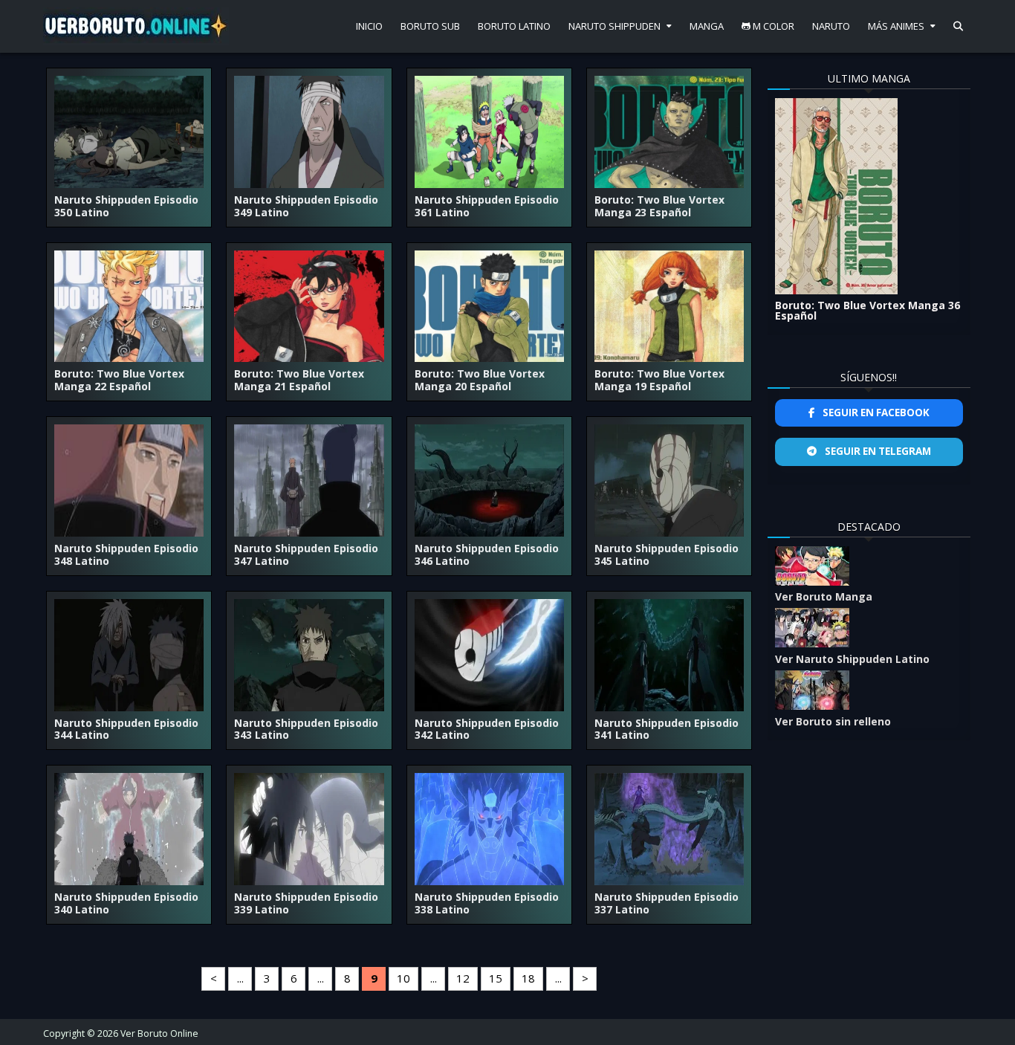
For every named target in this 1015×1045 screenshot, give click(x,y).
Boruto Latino (514, 26)
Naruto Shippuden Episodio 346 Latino (487, 554)
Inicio (369, 26)
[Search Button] (958, 26)
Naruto (831, 26)
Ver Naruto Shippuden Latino (852, 659)
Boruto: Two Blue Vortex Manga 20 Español (480, 379)
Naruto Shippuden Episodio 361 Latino (487, 205)
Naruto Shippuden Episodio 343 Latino (306, 729)
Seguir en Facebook (875, 412)
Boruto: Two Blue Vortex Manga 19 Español (659, 379)
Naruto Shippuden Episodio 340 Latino (126, 903)
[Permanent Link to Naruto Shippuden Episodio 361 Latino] (489, 132)
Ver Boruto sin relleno (833, 721)
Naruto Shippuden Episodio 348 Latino (126, 554)
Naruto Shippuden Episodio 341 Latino (666, 729)
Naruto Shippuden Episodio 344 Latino (126, 729)
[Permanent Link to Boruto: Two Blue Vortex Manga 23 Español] (669, 132)
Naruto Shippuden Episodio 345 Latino (666, 554)
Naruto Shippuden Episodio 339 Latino (306, 903)
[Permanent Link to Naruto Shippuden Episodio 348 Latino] (129, 480)
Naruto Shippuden (614, 26)
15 (495, 978)
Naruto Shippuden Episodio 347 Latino (306, 554)
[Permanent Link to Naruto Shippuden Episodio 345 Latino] (669, 480)
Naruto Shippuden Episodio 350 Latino (126, 205)
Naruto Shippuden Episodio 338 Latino (487, 903)
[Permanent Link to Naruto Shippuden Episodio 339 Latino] (308, 829)
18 (528, 978)
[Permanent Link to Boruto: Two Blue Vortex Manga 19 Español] (669, 306)
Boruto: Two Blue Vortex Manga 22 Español (119, 379)
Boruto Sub (430, 26)
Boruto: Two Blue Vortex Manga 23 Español (659, 205)
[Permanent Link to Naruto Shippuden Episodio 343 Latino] (308, 655)
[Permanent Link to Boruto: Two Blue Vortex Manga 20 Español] (489, 306)
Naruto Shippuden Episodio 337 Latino (666, 903)
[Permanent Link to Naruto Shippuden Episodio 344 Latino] (129, 655)
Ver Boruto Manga (823, 596)
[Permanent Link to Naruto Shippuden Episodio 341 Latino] (669, 655)
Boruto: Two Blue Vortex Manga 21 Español (299, 379)
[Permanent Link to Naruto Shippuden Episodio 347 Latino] (308, 480)
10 (403, 978)
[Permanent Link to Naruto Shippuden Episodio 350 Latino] (129, 132)
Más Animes (896, 26)
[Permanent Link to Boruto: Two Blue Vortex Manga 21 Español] (308, 306)
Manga (707, 26)
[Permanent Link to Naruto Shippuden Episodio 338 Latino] (489, 829)
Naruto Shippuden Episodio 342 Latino (487, 729)
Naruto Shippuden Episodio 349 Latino (306, 205)
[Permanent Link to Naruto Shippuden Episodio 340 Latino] (129, 829)
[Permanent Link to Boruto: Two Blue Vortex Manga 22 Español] (129, 306)
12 (463, 978)
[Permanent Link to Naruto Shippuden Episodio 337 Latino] (669, 829)
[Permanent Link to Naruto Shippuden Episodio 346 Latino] (489, 480)
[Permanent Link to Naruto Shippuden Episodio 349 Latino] (308, 132)
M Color (772, 26)
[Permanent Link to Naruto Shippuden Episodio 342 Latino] (489, 655)
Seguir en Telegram (877, 451)
